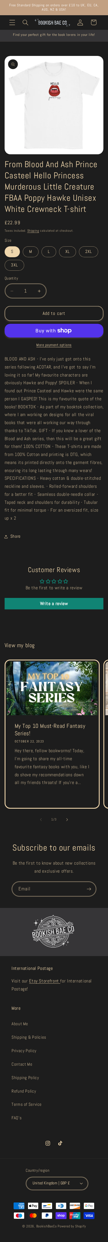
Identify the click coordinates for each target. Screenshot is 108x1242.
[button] (12, 22)
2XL (88, 251)
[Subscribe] (89, 888)
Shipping (33, 231)
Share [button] (15, 536)
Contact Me (22, 1064)
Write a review (54, 603)
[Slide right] (67, 819)
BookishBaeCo (47, 1226)
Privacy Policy (24, 1050)
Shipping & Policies (29, 1037)
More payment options (54, 345)
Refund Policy (24, 1091)
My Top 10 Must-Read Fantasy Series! (49, 729)
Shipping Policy (25, 1077)
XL (67, 251)
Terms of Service (27, 1104)
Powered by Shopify (72, 1226)
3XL (14, 265)
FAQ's (17, 1117)
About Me (20, 1023)
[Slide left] (41, 819)
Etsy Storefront (44, 981)
